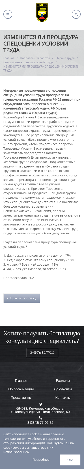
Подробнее (41, 459)
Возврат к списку (23, 298)
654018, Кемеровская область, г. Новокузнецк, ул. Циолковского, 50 (40, 410)
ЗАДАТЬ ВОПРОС (42, 352)
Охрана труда (65, 58)
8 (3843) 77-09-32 (40, 423)
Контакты (63, 398)
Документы (63, 389)
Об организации (21, 389)
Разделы (63, 381)
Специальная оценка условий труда (28, 62)
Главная (8, 58)
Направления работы (35, 58)
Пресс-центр (21, 398)
